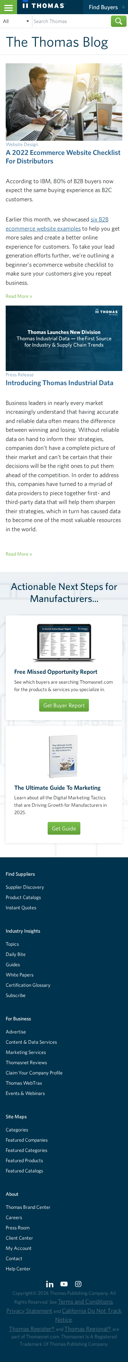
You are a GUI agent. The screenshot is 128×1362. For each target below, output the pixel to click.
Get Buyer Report (64, 705)
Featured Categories (26, 1150)
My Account (19, 1248)
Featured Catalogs (24, 1170)
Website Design (22, 144)
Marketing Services (26, 1052)
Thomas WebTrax (24, 1083)
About (12, 1194)
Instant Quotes (21, 907)
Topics (12, 944)
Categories (17, 1129)
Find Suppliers (20, 874)
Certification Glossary (28, 985)
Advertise (16, 1031)
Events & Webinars (25, 1093)
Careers (14, 1217)
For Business (18, 1018)
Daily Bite (16, 954)
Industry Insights (23, 931)
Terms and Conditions (85, 1301)
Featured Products (24, 1160)
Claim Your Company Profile (34, 1073)
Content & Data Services (31, 1042)
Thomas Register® (32, 1328)
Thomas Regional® (87, 1328)
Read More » (19, 296)
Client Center (19, 1238)
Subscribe (16, 995)
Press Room (18, 1227)
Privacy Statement (29, 1310)
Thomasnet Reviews (26, 1062)
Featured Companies (27, 1140)
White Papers (19, 975)
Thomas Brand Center (28, 1207)
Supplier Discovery (25, 887)
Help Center (18, 1268)
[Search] (119, 21)
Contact (14, 1258)
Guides (13, 964)
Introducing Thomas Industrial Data (59, 382)
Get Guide (64, 828)
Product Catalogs (23, 897)
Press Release (20, 374)
